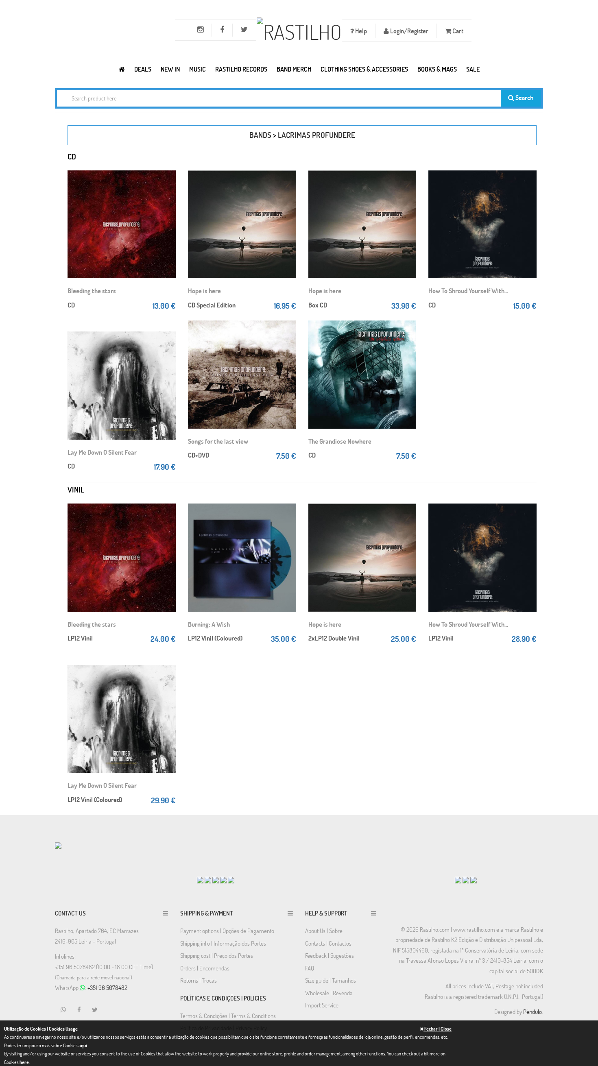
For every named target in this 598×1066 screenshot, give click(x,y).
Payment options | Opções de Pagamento (227, 930)
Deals (142, 69)
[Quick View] (167, 195)
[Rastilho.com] (122, 68)
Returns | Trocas (198, 980)
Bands (260, 135)
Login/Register (408, 30)
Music (197, 69)
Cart (457, 30)
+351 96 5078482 (107, 987)
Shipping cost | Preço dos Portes (216, 955)
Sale (473, 69)
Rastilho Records (241, 69)
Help (360, 30)
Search (523, 97)
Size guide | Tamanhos (330, 980)
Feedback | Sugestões (329, 955)
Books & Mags (437, 69)
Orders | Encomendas (204, 968)
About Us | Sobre (324, 930)
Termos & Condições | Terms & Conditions (228, 1016)
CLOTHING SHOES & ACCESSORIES (364, 69)
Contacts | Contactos (328, 943)
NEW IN (170, 69)
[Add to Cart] (167, 178)
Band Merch (294, 69)
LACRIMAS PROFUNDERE (316, 135)
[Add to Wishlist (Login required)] (167, 211)
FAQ (309, 968)
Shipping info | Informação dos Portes (223, 943)
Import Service (321, 1005)
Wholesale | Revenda (329, 993)
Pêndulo (532, 1011)
